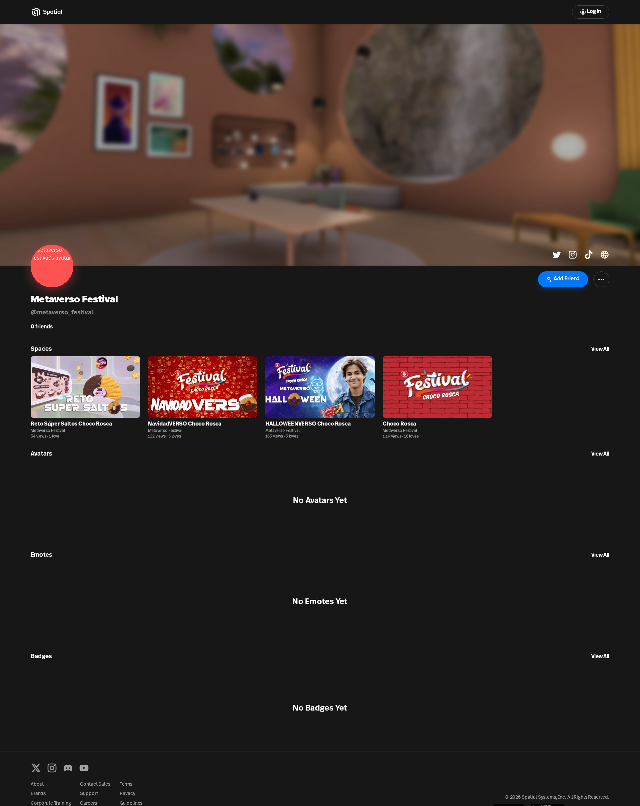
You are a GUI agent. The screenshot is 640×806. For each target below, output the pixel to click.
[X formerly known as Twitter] (36, 768)
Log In (594, 11)
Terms (126, 784)
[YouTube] (84, 768)
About (37, 784)
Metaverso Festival (48, 431)
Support (89, 793)
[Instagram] (52, 768)
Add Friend (567, 279)
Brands (38, 793)
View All (600, 349)
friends (42, 327)
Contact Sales (95, 784)
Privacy (127, 793)
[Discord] (68, 768)
